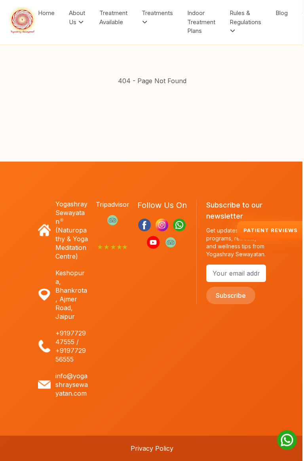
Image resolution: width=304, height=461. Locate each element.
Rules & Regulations (245, 17)
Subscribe (231, 295)
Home (46, 13)
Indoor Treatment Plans (201, 21)
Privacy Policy (152, 448)
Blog (282, 13)
